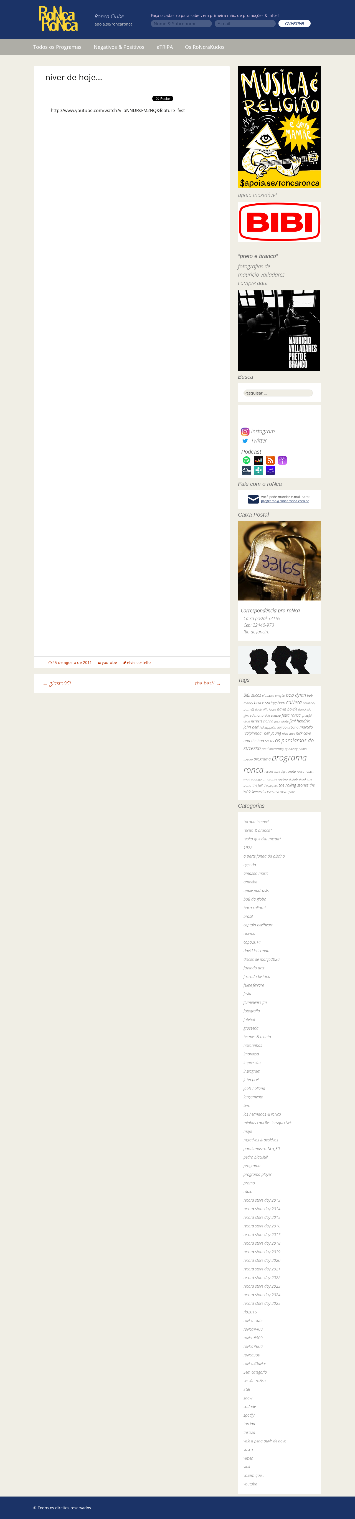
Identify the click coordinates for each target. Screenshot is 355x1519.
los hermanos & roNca (262, 1114)
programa (262, 759)
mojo (248, 1131)
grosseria (251, 1028)
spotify (249, 1415)
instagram (252, 1071)
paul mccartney (273, 749)
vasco (248, 1449)
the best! (208, 683)
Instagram (262, 431)
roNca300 (252, 1355)
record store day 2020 (262, 1260)
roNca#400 (253, 1329)
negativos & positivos (261, 1140)
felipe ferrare (254, 985)
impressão (252, 1062)
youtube (109, 662)
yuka (291, 791)
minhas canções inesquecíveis (268, 1122)
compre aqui (253, 283)
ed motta (256, 715)
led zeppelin (268, 727)
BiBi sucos (252, 695)
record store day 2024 (262, 1294)
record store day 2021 (262, 1269)
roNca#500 (253, 1337)
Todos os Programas (57, 47)
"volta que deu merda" (262, 838)
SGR (247, 1389)
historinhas (253, 1045)
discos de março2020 (262, 959)
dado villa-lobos (265, 709)
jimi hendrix (300, 721)
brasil (248, 916)
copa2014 (252, 942)
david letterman (256, 950)
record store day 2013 (262, 1200)
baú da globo (255, 899)
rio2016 (250, 1312)
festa (247, 993)
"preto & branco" (258, 830)
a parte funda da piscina (264, 856)
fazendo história (257, 976)
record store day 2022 (262, 1277)
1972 (248, 847)
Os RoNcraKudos (205, 47)
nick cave (288, 733)
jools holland (254, 1088)
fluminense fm (255, 1002)
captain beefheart (258, 924)
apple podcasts (256, 890)
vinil (247, 1466)
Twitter (258, 440)
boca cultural (254, 907)
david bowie (287, 709)
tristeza (249, 1432)
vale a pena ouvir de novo (265, 1441)
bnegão (280, 695)
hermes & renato (257, 1036)
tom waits (259, 791)
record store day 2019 (262, 1251)
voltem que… (254, 1475)
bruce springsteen (269, 702)
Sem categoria (255, 1372)
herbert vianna (262, 721)
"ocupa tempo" (256, 821)
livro (247, 1105)
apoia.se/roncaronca (114, 24)
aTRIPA (165, 47)
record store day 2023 (262, 1286)
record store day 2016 (262, 1226)
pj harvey (291, 748)
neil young (272, 733)
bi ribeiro (268, 695)
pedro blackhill (256, 1157)
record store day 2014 (262, 1208)
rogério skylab (288, 779)
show (248, 1398)
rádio (248, 1191)
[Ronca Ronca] (58, 20)
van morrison (277, 791)
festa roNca (291, 715)
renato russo (295, 771)
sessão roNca (255, 1380)
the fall (257, 785)
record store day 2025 (262, 1303)
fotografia (252, 1010)
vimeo (248, 1458)
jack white (281, 721)
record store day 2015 (262, 1217)
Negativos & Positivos (119, 47)
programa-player (258, 1174)
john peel (251, 727)
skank (302, 779)
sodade (250, 1406)
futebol (249, 1019)
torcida (249, 1423)
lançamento (253, 1097)
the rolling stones (293, 785)
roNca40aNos (255, 1363)
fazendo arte (254, 967)
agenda (250, 864)
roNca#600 (253, 1346)
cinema (249, 933)
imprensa (251, 1054)
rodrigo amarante (264, 779)
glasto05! (56, 683)
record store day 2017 (262, 1234)
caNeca (294, 702)
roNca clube (253, 1320)
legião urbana (287, 727)
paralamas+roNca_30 (262, 1148)
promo (249, 1183)
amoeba (250, 881)
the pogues (271, 785)
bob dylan (296, 695)
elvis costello (139, 662)
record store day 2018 (262, 1243)
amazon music (256, 873)
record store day (275, 771)
